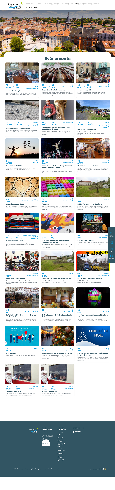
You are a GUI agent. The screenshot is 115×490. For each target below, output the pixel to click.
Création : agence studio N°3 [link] (95, 469)
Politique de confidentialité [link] (42, 469)
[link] (111, 6)
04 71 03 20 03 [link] (46, 439)
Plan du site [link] (20, 469)
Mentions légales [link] (29, 469)
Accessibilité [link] (12, 469)
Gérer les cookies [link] (55, 469)
